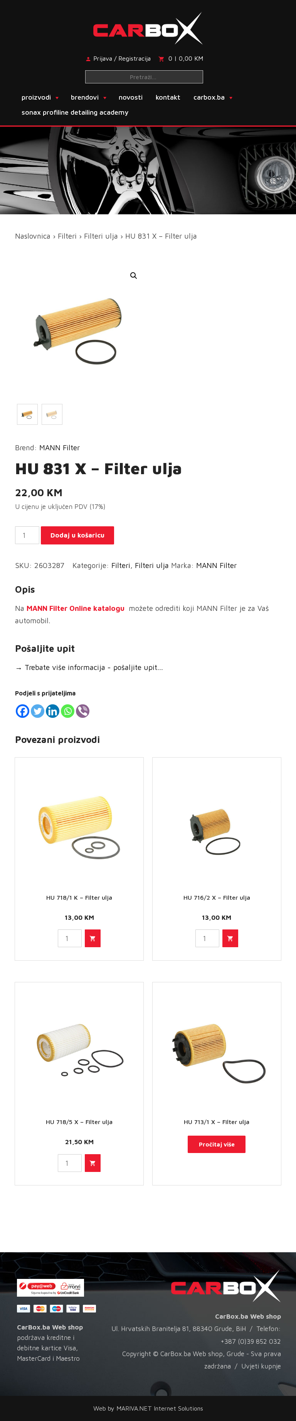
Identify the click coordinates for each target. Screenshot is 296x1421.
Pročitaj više (217, 1144)
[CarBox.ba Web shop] (148, 26)
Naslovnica (32, 236)
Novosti (131, 97)
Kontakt (168, 97)
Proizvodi (36, 97)
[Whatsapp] (67, 711)
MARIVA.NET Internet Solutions (159, 1408)
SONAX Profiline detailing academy (75, 112)
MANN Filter (59, 447)
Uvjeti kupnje (261, 1366)
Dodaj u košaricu (77, 535)
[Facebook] (22, 711)
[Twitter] (37, 711)
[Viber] (82, 711)
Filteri (67, 236)
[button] (134, 276)
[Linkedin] (52, 711)
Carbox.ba (209, 97)
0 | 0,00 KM (185, 58)
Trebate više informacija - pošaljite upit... (89, 667)
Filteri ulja (101, 236)
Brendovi (85, 97)
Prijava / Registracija (122, 58)
